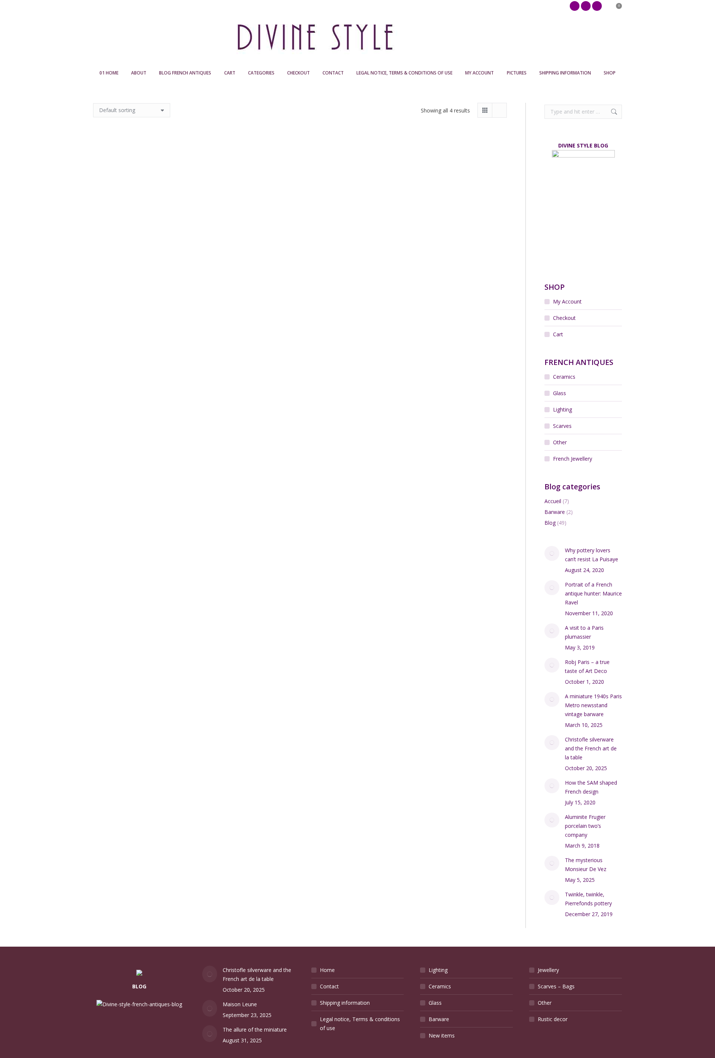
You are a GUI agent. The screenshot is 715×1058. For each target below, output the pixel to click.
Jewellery (548, 969)
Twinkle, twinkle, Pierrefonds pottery (588, 899)
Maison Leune (240, 1004)
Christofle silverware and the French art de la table (591, 748)
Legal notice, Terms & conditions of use (360, 1024)
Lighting (562, 409)
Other (560, 442)
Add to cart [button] (128, 242)
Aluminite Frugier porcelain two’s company (585, 825)
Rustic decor (553, 1019)
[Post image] (551, 553)
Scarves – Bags (556, 986)
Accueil (552, 501)
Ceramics (564, 376)
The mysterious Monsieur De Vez (585, 865)
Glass (559, 393)
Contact (329, 986)
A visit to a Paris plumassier (584, 632)
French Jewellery (572, 458)
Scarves (562, 425)
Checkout (564, 317)
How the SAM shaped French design (591, 787)
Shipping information (345, 1002)
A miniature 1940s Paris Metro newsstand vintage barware (593, 705)
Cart (558, 334)
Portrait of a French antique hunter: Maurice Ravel (593, 593)
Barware (554, 511)
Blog (550, 522)
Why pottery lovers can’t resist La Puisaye (591, 555)
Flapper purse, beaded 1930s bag (300, 207)
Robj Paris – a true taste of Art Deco (587, 666)
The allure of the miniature (255, 1029)
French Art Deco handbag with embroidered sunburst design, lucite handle (386, 213)
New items (442, 1035)
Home (327, 969)
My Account (567, 301)
